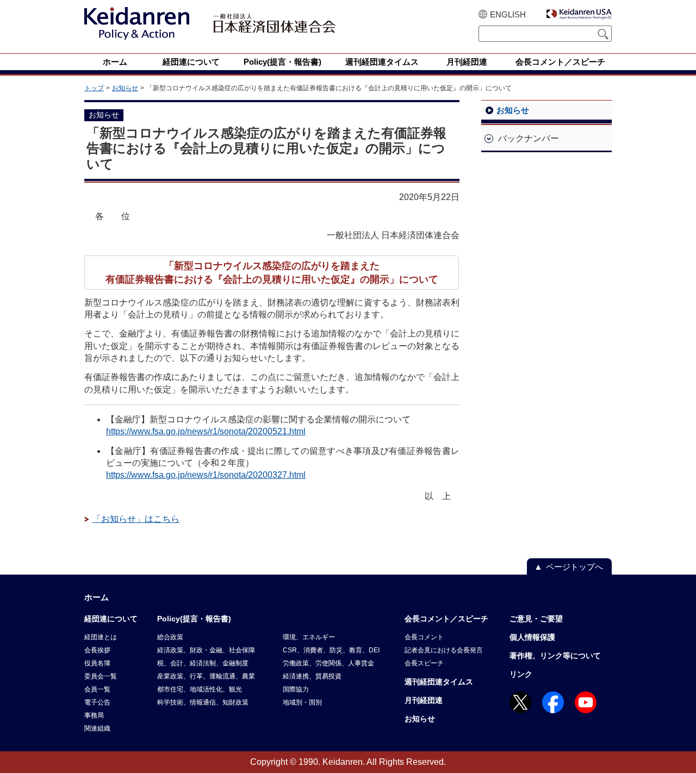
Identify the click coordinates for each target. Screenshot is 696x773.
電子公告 (97, 702)
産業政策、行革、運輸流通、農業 (206, 676)
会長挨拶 (97, 650)
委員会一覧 (100, 676)
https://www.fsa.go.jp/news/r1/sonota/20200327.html (206, 474)
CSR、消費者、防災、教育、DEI (331, 650)
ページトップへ (574, 566)
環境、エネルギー (309, 637)
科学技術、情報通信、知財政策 (202, 702)
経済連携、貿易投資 (312, 676)
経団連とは (100, 637)
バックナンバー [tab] (528, 138)
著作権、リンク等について (555, 655)
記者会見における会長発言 (444, 650)
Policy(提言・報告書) (194, 618)
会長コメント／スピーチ (446, 618)
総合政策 (170, 637)
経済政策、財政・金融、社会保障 (206, 650)
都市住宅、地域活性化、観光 (199, 689)
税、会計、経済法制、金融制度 (202, 663)
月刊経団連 (424, 700)
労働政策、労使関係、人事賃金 (328, 663)
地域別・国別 (302, 702)
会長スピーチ (424, 663)
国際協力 (296, 689)
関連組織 (97, 728)
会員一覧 (97, 689)
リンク (520, 674)
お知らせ (125, 88)
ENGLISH (508, 14)
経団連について (111, 618)
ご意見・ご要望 (536, 618)
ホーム (96, 597)
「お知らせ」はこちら (135, 518)
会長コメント (424, 637)
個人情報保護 (532, 637)
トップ (94, 88)
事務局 (94, 715)
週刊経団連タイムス (439, 681)
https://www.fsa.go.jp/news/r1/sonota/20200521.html (206, 431)
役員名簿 (97, 663)
